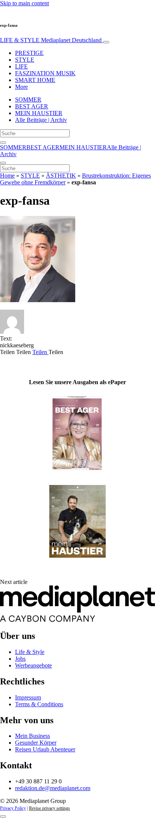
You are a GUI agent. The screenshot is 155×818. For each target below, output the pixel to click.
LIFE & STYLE (51, 40)
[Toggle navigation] (106, 42)
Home (7, 175)
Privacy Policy (13, 808)
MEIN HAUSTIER (38, 113)
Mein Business (32, 736)
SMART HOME (35, 80)
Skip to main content (24, 3)
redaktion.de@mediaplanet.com (52, 788)
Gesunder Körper (35, 742)
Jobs (20, 658)
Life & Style (29, 652)
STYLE (24, 59)
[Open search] (3, 142)
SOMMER (28, 99)
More (21, 87)
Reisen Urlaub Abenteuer (45, 749)
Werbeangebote (33, 665)
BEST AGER (31, 106)
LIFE (21, 66)
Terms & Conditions (39, 704)
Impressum (28, 697)
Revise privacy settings (49, 808)
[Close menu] (3, 163)
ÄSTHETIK (61, 175)
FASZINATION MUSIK (45, 73)
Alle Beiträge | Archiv (41, 120)
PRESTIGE (29, 53)
